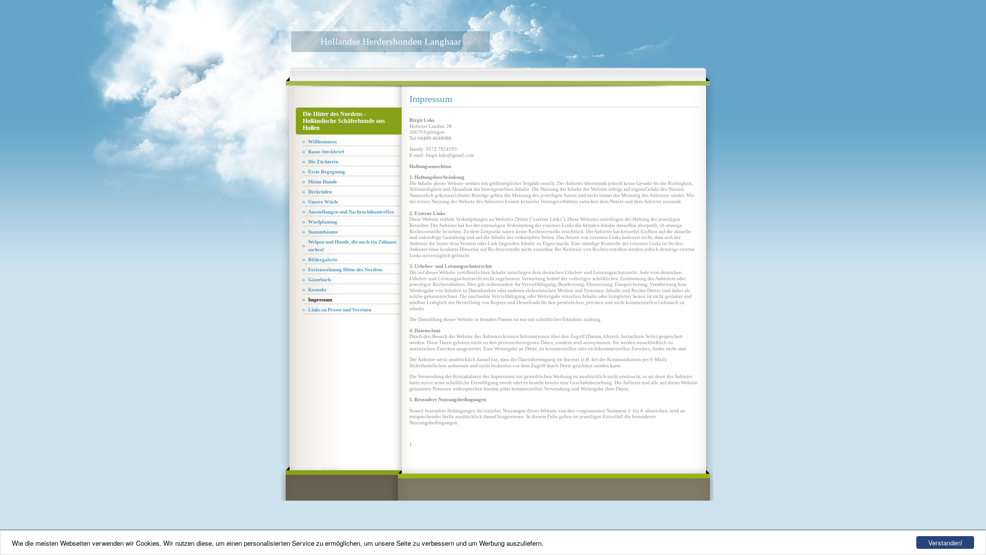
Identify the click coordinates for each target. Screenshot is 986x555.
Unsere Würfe (323, 202)
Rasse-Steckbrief (326, 152)
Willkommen (322, 142)
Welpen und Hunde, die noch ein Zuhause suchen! (352, 245)
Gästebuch (319, 280)
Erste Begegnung (326, 172)
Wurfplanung (322, 222)
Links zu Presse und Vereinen (339, 310)
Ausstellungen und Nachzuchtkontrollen (351, 212)
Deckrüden (320, 192)
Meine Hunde (322, 182)
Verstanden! (945, 542)
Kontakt (317, 290)
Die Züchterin (323, 162)
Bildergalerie (322, 259)
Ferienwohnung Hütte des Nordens (345, 269)
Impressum (320, 300)
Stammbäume (323, 232)
